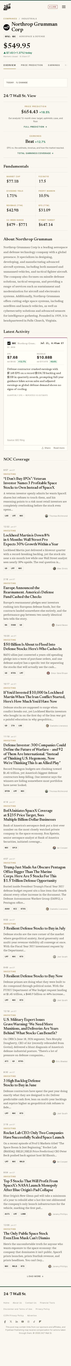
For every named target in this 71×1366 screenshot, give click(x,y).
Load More (35, 1276)
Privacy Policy (43, 1309)
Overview (9, 65)
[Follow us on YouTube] (22, 1321)
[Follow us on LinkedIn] (16, 1321)
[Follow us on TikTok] (34, 1321)
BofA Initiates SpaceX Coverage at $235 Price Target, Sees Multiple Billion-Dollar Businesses (29, 815)
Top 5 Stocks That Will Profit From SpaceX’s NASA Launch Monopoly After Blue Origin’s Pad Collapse (30, 1186)
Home (6, 1303)
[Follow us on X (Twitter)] (10, 1321)
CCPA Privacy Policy (13, 1315)
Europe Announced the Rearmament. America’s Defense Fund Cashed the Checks (28, 592)
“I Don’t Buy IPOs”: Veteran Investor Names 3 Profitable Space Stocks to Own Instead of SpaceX (30, 483)
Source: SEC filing (15, 440)
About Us (17, 1303)
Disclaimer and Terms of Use (17, 1309)
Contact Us (31, 1303)
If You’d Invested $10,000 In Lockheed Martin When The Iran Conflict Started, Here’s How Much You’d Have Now (34, 697)
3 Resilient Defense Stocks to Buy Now (33, 976)
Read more (59, 448)
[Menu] (64, 7)
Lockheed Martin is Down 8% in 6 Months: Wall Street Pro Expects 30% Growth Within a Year (30, 540)
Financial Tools (47, 1303)
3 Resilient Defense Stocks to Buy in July (34, 929)
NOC (14, 343)
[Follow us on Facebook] (5, 1321)
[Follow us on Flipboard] (40, 1321)
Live (53, 7)
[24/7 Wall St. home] (7, 6)
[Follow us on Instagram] (28, 1321)
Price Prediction (32, 65)
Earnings (54, 65)
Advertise (32, 1315)
